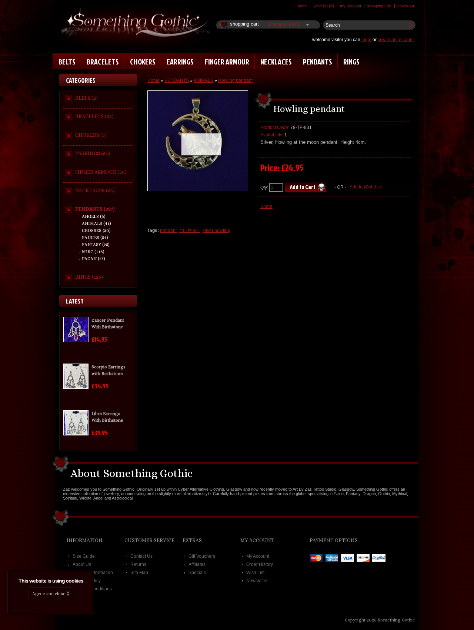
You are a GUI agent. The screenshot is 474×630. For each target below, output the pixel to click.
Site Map (139, 572)
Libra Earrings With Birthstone (107, 417)
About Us (82, 564)
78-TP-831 (189, 230)
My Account (350, 6)
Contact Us (141, 556)
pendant (168, 230)
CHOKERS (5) (91, 135)
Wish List (255, 572)
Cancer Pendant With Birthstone (107, 323)
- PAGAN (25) (92, 258)
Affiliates (197, 564)
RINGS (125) (89, 277)
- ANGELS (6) (92, 216)
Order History (259, 564)
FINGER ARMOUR (227, 61)
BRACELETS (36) (94, 116)
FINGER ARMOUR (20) (101, 172)
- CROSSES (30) (95, 230)
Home (303, 6)
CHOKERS (143, 61)
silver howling (216, 230)
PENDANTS (317, 61)
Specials (197, 572)
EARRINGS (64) (92, 153)
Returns (138, 564)
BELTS (67, 61)
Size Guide (84, 556)
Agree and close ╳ (50, 593)
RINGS (351, 61)
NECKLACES (276, 61)
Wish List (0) (324, 6)
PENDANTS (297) (95, 209)
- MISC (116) (91, 251)
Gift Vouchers (201, 556)
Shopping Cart (379, 6)
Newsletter (257, 580)
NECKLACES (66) (95, 190)
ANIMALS (203, 80)
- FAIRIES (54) (93, 237)
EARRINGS (180, 61)
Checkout (405, 6)
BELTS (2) (86, 98)
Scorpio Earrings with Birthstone (108, 370)
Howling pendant (235, 80)
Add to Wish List (366, 186)
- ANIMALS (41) (95, 223)
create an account (396, 39)
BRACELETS (103, 61)
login (366, 39)
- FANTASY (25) (94, 244)
